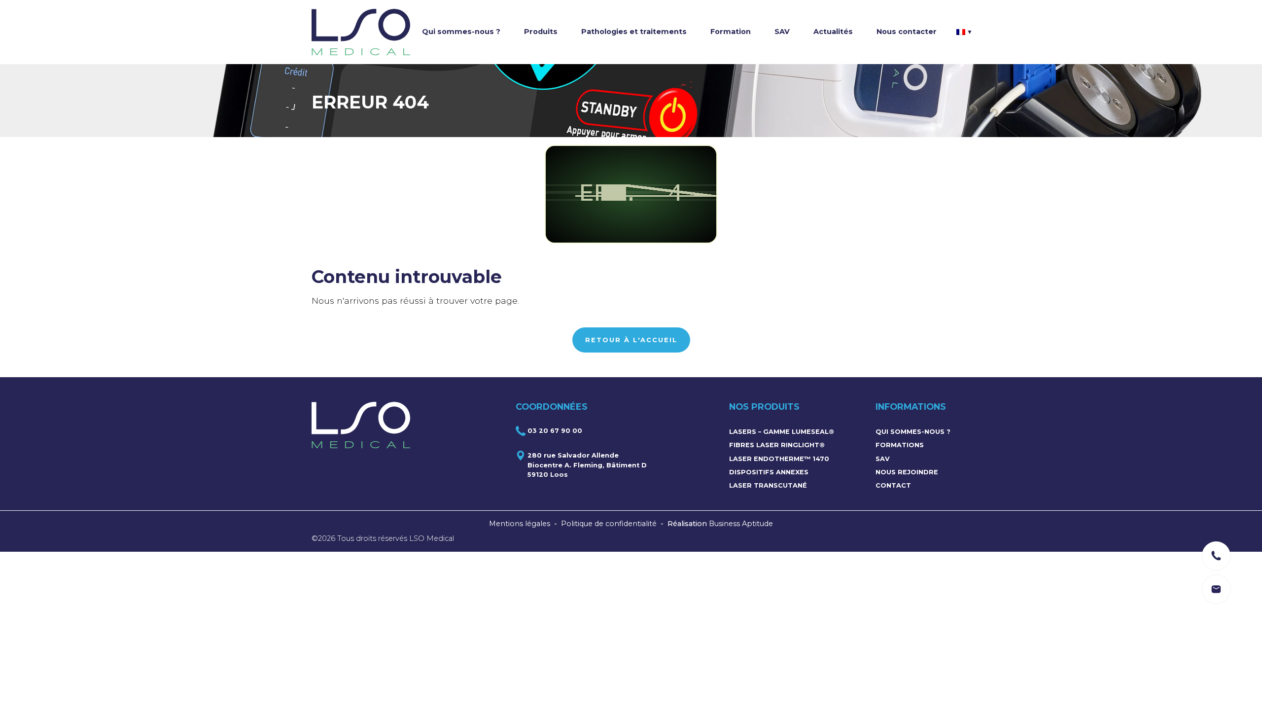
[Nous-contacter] (1216, 555)
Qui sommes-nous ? (461, 31)
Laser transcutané (768, 485)
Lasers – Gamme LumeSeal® (781, 431)
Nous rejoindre (907, 472)
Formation (730, 31)
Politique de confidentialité (609, 523)
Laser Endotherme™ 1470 (779, 458)
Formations (900, 445)
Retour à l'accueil (631, 340)
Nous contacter (906, 31)
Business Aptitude (741, 523)
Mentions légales (519, 523)
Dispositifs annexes (768, 472)
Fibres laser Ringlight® (777, 445)
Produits (541, 31)
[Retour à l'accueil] (361, 32)
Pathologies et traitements (634, 31)
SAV (782, 31)
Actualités (833, 31)
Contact (893, 485)
